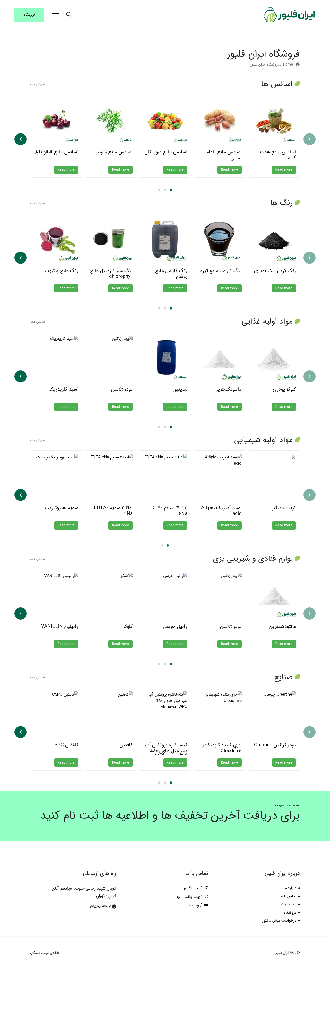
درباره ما (290, 888)
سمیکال (35, 952)
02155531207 (100, 907)
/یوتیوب (196, 905)
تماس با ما (288, 896)
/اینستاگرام (193, 888)
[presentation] (309, 139)
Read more (283, 169)
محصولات (288, 904)
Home (288, 65)
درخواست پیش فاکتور (279, 921)
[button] (171, 189)
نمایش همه (37, 84)
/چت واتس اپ (190, 897)
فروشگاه (29, 14)
